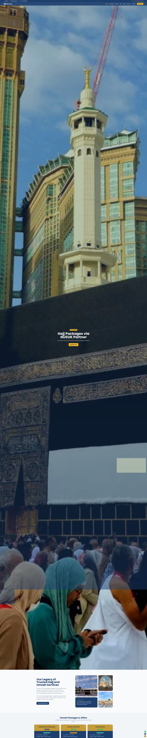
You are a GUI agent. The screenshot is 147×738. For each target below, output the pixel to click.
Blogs (124, 3)
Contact (134, 3)
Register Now (73, 344)
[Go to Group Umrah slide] (74, 667)
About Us (129, 3)
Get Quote (140, 3)
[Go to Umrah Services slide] (73, 667)
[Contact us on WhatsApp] (145, 731)
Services (116, 3)
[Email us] (145, 736)
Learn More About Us (43, 703)
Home (106, 3)
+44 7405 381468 (23, 1)
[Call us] (145, 734)
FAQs (121, 3)
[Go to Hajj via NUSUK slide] (72, 667)
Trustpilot (141, 1)
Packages (111, 3)
